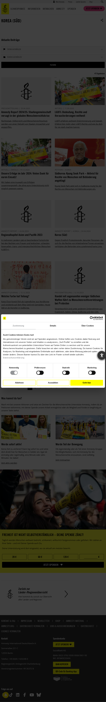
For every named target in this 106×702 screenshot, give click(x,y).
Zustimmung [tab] (18, 326)
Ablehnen (19, 383)
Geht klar (87, 383)
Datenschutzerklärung (13, 357)
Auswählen (53, 383)
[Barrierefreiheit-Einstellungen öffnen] (101, 355)
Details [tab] (53, 326)
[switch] (40, 373)
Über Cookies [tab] (87, 326)
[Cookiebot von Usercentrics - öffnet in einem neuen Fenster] (91, 318)
